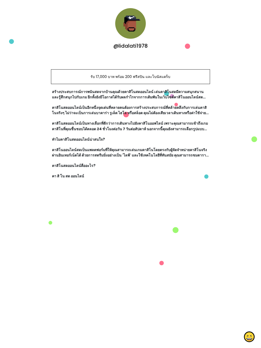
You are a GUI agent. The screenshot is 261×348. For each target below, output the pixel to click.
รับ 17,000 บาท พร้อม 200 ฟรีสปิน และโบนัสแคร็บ (130, 76)
